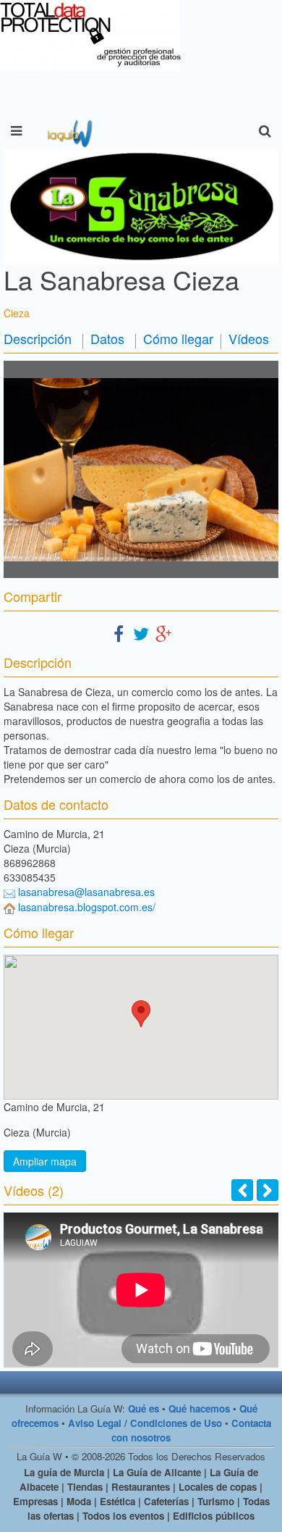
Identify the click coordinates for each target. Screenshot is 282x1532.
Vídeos (248, 338)
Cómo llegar (178, 338)
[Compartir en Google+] (163, 632)
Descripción (38, 338)
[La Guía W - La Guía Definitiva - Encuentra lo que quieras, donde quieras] (68, 131)
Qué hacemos (199, 1408)
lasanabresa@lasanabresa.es (86, 891)
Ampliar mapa (45, 1161)
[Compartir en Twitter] (141, 632)
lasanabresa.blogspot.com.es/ (86, 907)
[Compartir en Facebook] (118, 632)
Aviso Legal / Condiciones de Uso (145, 1423)
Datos (107, 338)
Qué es (143, 1408)
